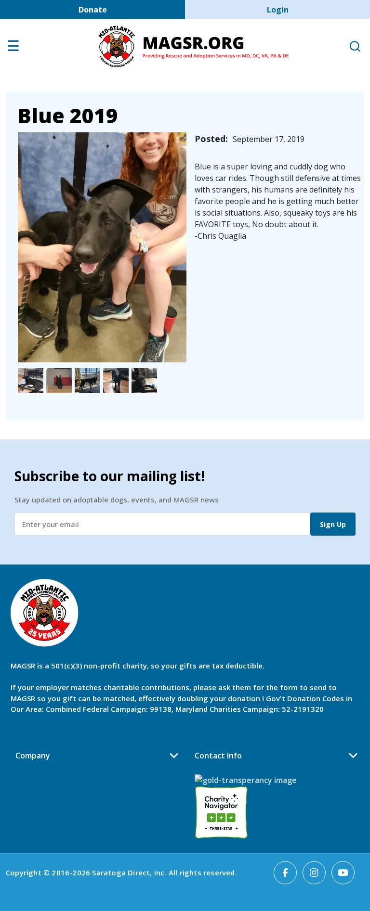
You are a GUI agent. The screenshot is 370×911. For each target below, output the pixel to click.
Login (278, 9)
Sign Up (333, 524)
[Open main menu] (13, 48)
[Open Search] (354, 47)
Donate (93, 9)
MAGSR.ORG (193, 46)
